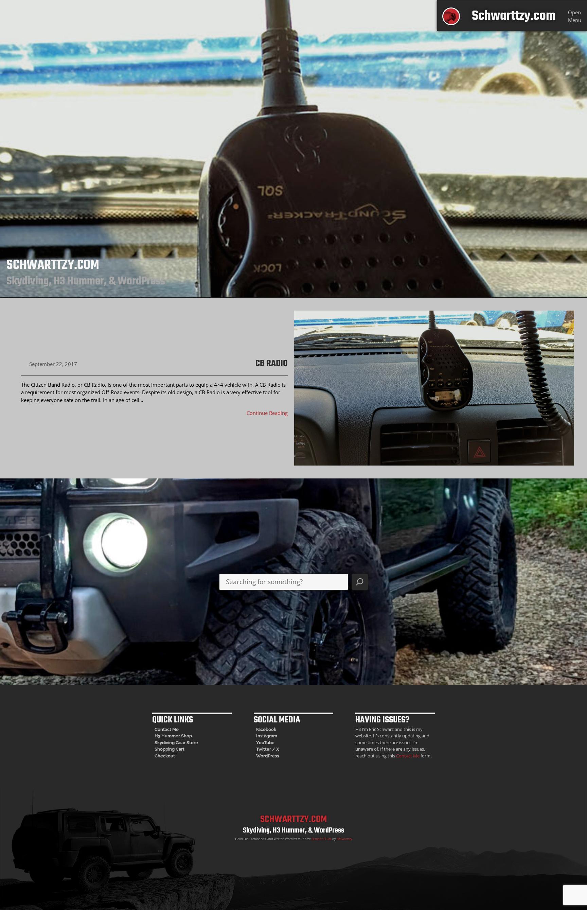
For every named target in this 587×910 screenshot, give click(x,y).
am (274, 735)
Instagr (263, 735)
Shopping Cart (169, 749)
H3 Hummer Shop (173, 735)
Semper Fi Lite (322, 839)
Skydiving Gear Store (176, 742)
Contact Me (167, 729)
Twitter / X (267, 749)
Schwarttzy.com (513, 16)
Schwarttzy (344, 839)
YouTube (265, 742)
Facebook (266, 729)
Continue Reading (267, 412)
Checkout (165, 755)
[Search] (360, 582)
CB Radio (271, 364)
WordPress (267, 755)
